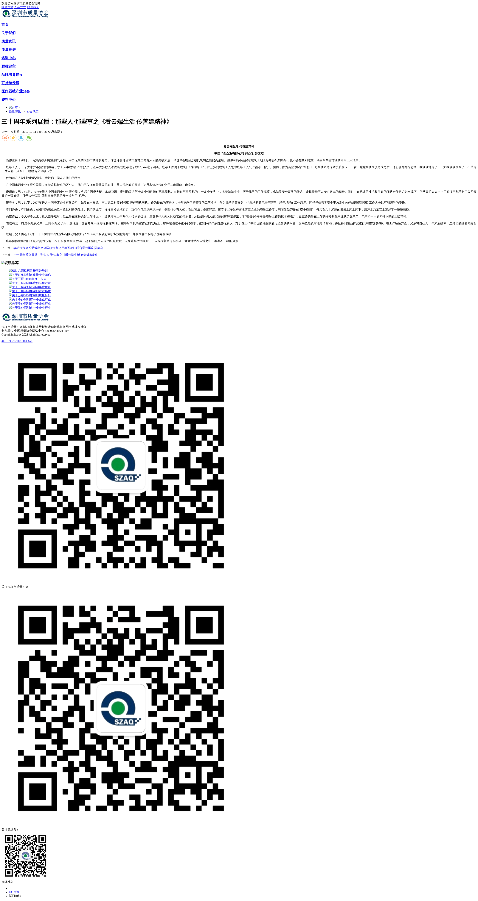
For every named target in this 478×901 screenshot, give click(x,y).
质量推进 (8, 50)
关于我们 (8, 33)
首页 (5, 24)
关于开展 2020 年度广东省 (29, 278)
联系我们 (33, 7)
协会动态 (32, 111)
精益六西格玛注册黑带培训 (30, 270)
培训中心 (8, 58)
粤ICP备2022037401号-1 (16, 341)
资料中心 (8, 100)
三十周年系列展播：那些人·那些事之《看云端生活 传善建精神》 (56, 254)
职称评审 (8, 66)
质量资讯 (8, 41)
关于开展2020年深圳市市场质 (31, 291)
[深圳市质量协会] (26, 17)
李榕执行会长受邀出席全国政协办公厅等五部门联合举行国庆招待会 (58, 248)
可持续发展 (10, 83)
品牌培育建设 (12, 75)
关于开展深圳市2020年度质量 (31, 287)
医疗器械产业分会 (15, 91)
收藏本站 (7, 7)
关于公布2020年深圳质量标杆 (31, 295)
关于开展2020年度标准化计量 (31, 283)
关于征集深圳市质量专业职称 (31, 274)
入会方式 (20, 7)
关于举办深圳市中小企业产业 (31, 299)
